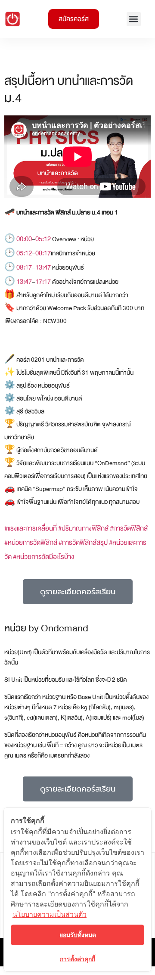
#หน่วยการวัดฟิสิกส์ (30, 543)
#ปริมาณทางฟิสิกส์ (83, 528)
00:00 (24, 239)
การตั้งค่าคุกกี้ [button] (77, 959)
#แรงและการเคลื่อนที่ (30, 528)
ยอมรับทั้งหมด (77, 934)
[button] (134, 19)
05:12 (43, 239)
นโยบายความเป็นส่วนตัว (49, 914)
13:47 (43, 267)
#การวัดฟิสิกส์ (129, 528)
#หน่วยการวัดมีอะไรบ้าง (43, 557)
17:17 (43, 282)
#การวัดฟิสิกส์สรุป (83, 543)
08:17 (43, 253)
